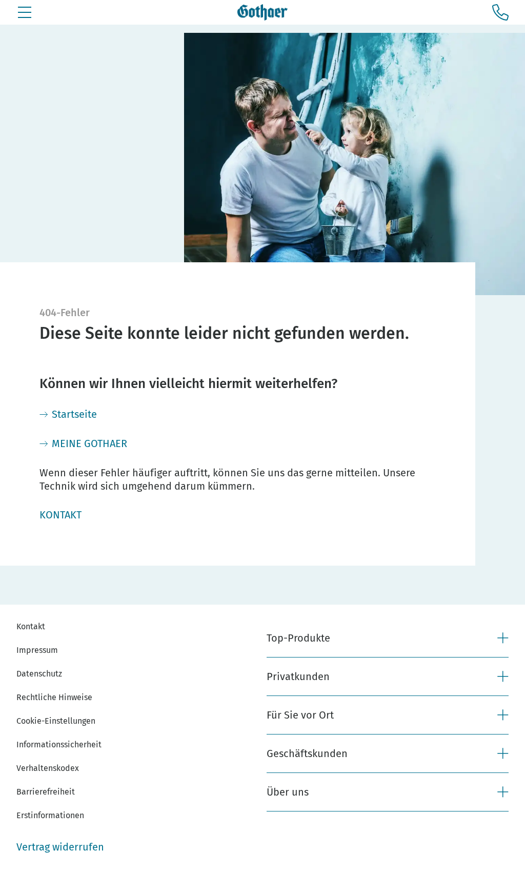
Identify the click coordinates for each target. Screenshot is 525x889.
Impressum (37, 650)
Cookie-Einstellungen (55, 721)
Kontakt (30, 626)
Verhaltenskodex (47, 768)
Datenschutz (39, 674)
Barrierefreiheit (45, 792)
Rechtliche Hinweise (54, 697)
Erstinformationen (50, 815)
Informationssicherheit (59, 744)
